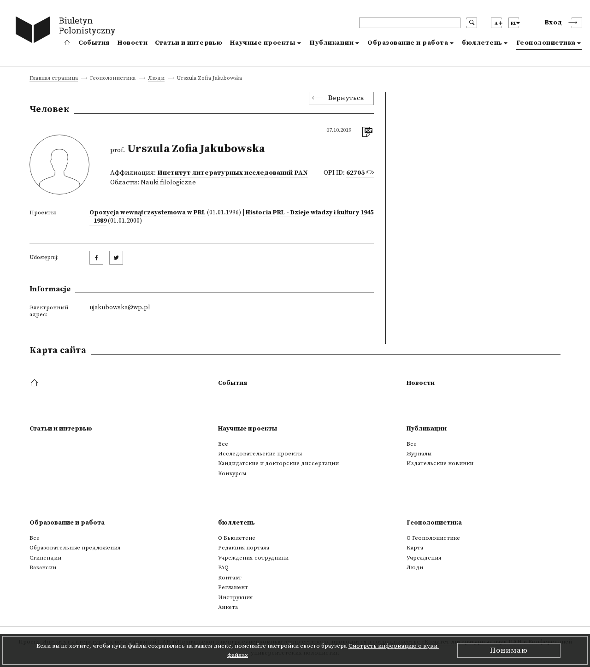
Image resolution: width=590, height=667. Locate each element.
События (94, 43)
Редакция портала (243, 547)
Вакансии (43, 567)
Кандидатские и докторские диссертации (278, 463)
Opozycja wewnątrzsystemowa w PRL (147, 212)
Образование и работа (407, 43)
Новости (132, 43)
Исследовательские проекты (260, 453)
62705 (355, 173)
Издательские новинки (440, 463)
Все (223, 444)
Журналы (419, 453)
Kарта (415, 547)
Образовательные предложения (75, 547)
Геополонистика (546, 43)
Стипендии (45, 557)
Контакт (230, 577)
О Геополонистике (433, 538)
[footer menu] (35, 384)
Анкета (228, 607)
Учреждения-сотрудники (253, 557)
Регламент (233, 587)
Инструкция (235, 597)
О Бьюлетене (236, 538)
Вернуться (346, 98)
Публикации (331, 43)
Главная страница (54, 79)
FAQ (223, 567)
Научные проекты (263, 43)
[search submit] (471, 23)
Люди (156, 79)
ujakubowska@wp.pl (119, 307)
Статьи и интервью (188, 43)
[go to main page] (67, 31)
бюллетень (482, 43)
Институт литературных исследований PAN (232, 173)
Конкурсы (232, 473)
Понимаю (509, 650)
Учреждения (424, 557)
